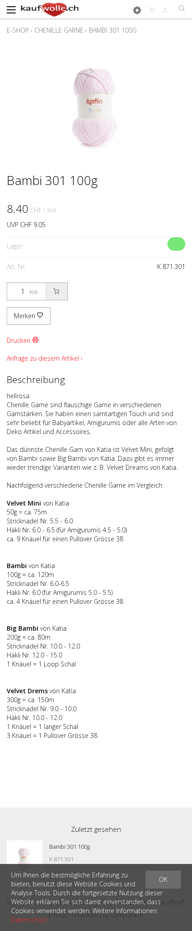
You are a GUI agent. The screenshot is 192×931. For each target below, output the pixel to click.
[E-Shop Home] (50, 9)
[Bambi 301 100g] (24, 858)
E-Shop (18, 30)
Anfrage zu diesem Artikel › (45, 358)
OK (163, 879)
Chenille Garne (58, 30)
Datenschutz (29, 919)
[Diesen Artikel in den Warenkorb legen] (56, 291)
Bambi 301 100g (113, 30)
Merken (25, 316)
